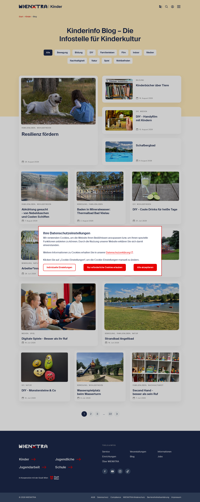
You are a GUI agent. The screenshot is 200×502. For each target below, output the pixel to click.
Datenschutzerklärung (118, 252)
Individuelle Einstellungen (59, 267)
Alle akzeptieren (145, 267)
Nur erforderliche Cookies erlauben (104, 267)
